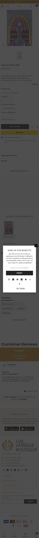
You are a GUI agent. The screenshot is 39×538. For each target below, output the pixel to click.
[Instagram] (13, 279)
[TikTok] (22, 279)
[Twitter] (30, 279)
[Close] (36, 245)
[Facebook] (9, 279)
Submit (19, 273)
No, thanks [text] (20, 288)
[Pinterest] (17, 279)
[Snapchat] (26, 279)
